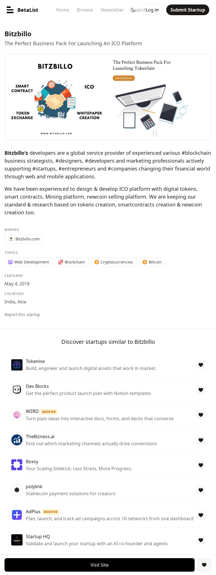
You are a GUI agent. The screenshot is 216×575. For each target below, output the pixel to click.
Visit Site (100, 565)
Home (62, 10)
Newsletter (112, 10)
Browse (85, 10)
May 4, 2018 (17, 284)
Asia (21, 302)
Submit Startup (187, 10)
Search (139, 10)
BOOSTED (49, 412)
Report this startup (22, 314)
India (9, 302)
